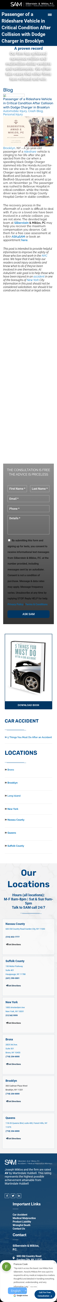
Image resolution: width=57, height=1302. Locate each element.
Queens (11, 832)
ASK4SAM (18, 236)
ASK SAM (28, 614)
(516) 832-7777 (12, 937)
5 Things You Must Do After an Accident (29, 737)
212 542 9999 (12, 1015)
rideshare (30, 151)
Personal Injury (13, 114)
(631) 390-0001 (12, 978)
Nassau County (15, 819)
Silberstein (21, 222)
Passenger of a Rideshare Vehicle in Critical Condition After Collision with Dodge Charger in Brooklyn (26, 27)
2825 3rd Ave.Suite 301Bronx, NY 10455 (13, 1048)
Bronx (10, 769)
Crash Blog (35, 111)
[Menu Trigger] (49, 14)
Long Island (14, 795)
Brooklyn (9, 148)
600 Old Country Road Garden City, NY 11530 (25, 929)
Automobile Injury (15, 111)
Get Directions (14, 985)
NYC (44, 255)
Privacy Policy (15, 604)
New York (33, 280)
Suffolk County (15, 845)
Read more (33, 1287)
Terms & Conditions (36, 604)
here (24, 240)
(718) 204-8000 (12, 1056)
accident (38, 276)
